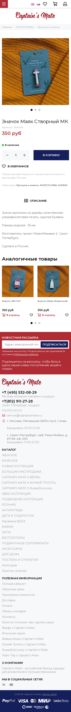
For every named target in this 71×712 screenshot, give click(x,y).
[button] (32, 110)
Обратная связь (13, 589)
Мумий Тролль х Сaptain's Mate (24, 644)
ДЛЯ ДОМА (10, 554)
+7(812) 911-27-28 (17, 401)
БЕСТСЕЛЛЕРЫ (13, 538)
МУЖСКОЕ (10, 460)
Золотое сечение (14, 571)
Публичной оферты (25, 354)
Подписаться (54, 344)
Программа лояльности (18, 595)
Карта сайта (49, 694)
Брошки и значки (27, 185)
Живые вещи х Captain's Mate (23, 639)
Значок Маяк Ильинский (52, 300)
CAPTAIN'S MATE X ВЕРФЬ (21, 477)
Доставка (8, 600)
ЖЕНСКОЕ (9, 455)
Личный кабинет (14, 584)
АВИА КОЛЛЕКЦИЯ (16, 494)
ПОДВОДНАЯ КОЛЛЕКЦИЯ (22, 499)
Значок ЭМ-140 (11, 300)
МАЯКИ (62, 185)
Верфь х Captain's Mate (18, 628)
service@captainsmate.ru (24, 415)
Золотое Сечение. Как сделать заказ (28, 622)
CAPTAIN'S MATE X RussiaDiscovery (27, 488)
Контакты (8, 617)
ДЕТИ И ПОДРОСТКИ (18, 516)
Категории (9, 565)
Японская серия (13, 633)
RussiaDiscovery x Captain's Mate (25, 650)
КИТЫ (6, 532)
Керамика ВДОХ (13, 521)
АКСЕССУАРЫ (48, 185)
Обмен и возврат (14, 611)
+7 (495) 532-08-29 (19, 392)
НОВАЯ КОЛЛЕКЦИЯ (18, 466)
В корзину (51, 155)
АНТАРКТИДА (12, 510)
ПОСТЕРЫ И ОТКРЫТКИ (20, 560)
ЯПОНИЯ (9, 505)
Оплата (7, 606)
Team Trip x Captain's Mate (20, 655)
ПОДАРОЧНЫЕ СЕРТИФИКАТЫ (25, 543)
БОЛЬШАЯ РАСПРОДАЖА (21, 471)
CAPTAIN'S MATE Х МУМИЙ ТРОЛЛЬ (29, 482)
